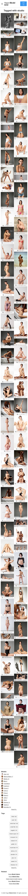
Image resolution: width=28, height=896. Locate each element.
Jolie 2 (5, 798)
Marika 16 (6, 779)
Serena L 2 (7, 802)
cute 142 (14, 820)
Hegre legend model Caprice (14, 879)
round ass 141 (14, 847)
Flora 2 (6, 793)
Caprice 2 (6, 786)
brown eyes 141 (14, 834)
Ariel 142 (14, 816)
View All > (14, 809)
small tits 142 (14, 827)
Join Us (23, 4)
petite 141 (14, 844)
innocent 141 (14, 837)
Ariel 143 (6, 774)
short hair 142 (14, 823)
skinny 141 (14, 851)
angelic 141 (14, 830)
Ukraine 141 (14, 865)
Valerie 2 (6, 805)
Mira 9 (5, 781)
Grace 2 (6, 795)
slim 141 (14, 858)
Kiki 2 (5, 800)
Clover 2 (6, 788)
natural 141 (14, 841)
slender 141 (14, 854)
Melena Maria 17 (8, 776)
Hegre (9, 3)
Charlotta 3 (7, 783)
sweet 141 (14, 861)
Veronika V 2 (7, 807)
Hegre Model (14, 883)
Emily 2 (6, 791)
